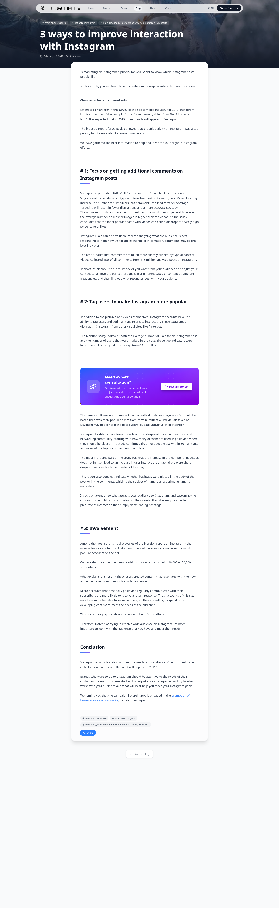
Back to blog (141, 754)
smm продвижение (55, 22)
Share (90, 732)
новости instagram (84, 22)
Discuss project (178, 386)
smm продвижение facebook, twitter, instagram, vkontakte (135, 22)
